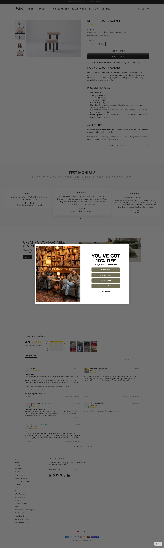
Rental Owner (106, 280)
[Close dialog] (37, 246)
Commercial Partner (105, 286)
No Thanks (106, 291)
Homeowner (105, 270)
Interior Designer (105, 275)
